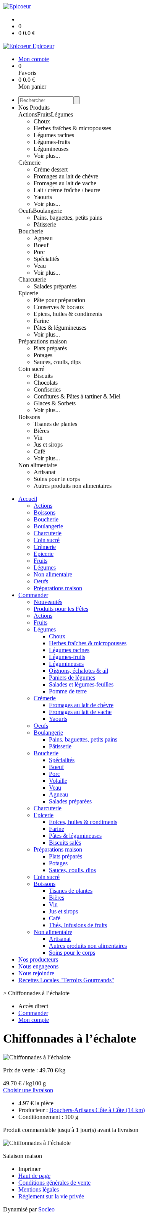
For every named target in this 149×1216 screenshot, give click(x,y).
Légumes (62, 114)
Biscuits (43, 375)
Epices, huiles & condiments (68, 314)
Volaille (58, 780)
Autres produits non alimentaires (73, 486)
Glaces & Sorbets (55, 403)
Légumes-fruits (52, 142)
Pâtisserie (45, 224)
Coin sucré (31, 369)
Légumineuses (51, 149)
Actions (27, 114)
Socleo (46, 1209)
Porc (39, 252)
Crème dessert (51, 169)
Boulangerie (47, 210)
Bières (41, 430)
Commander (33, 595)
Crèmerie (29, 162)
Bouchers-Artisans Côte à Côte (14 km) (97, 1110)
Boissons (29, 417)
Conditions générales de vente (54, 1182)
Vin (38, 437)
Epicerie (28, 293)
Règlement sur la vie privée (51, 1196)
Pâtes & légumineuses (60, 327)
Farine (41, 320)
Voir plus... (47, 155)
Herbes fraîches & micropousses (72, 128)
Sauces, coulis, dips (57, 362)
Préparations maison (42, 341)
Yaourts (43, 197)
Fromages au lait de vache (65, 183)
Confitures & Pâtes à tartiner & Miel (77, 396)
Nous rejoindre (36, 973)
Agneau (43, 238)
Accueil (27, 498)
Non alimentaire (37, 465)
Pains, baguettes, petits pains (68, 217)
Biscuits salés (65, 842)
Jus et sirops (48, 444)
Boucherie (30, 231)
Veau (40, 265)
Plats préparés (50, 348)
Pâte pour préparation (59, 300)
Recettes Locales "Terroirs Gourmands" (66, 980)
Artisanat (44, 472)
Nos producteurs (38, 959)
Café (39, 451)
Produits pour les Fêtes (61, 609)
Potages (43, 355)
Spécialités (46, 259)
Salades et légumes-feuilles (81, 684)
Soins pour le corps (57, 479)
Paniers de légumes (72, 677)
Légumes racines (54, 135)
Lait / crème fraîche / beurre (67, 190)
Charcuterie (32, 279)
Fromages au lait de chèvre (66, 176)
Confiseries (47, 389)
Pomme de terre (68, 691)
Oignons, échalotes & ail (78, 670)
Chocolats (46, 382)
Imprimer (29, 1169)
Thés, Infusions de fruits (78, 925)
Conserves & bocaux (59, 307)
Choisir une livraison (28, 1090)
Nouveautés (48, 602)
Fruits (44, 114)
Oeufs (25, 210)
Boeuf (41, 245)
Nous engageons (38, 966)
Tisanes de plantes (55, 424)
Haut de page (34, 1175)
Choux (42, 121)
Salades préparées (55, 286)
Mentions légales (38, 1189)
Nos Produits (34, 107)
